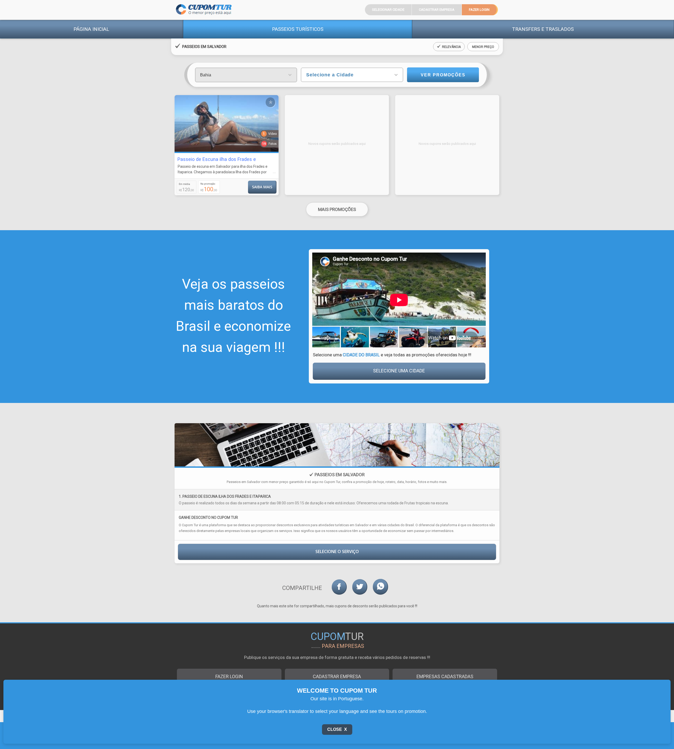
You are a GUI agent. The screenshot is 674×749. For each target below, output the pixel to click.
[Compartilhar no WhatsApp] (380, 587)
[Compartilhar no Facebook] (339, 587)
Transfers (543, 29)
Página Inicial (91, 29)
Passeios (297, 29)
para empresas (343, 646)
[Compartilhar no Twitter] (359, 587)
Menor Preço (483, 47)
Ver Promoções (443, 75)
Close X (337, 729)
